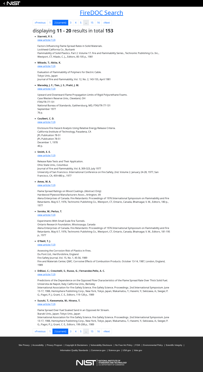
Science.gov (114, 350)
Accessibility (38, 345)
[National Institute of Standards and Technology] (11, 4)
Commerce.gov (98, 350)
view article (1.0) (46, 40)
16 (98, 22)
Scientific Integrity (174, 345)
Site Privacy (24, 345)
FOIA (137, 345)
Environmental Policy (153, 345)
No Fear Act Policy (123, 345)
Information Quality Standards (74, 350)
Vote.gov (138, 350)
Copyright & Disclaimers (76, 345)
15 (92, 22)
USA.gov (127, 350)
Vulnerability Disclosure (101, 345)
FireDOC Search (101, 12)
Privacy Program (54, 345)
